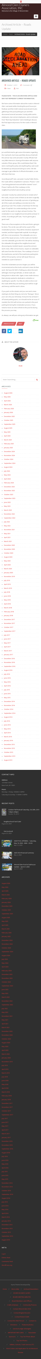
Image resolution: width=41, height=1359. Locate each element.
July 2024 (7, 471)
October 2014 (8, 709)
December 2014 (9, 701)
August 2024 (8, 467)
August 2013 (8, 760)
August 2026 (8, 393)
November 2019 (9, 576)
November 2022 (9, 514)
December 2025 (9, 416)
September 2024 (9, 463)
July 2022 (7, 522)
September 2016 (9, 666)
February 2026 (9, 409)
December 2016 (9, 658)
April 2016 (7, 686)
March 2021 (8, 541)
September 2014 (9, 713)
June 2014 (7, 725)
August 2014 (8, 717)
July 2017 (7, 635)
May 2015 (7, 698)
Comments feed (7, 1261)
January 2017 (8, 655)
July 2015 (7, 690)
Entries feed (6, 1258)
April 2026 (7, 401)
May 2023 (7, 506)
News (9, 88)
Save (16, 331)
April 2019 (7, 584)
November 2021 (9, 530)
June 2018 (7, 596)
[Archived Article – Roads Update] (20, 61)
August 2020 (8, 557)
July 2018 (7, 592)
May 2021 (7, 534)
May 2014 (7, 729)
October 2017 (8, 627)
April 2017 (7, 647)
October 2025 (8, 420)
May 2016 (7, 682)
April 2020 (7, 565)
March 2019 (8, 588)
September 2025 (9, 424)
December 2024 (9, 451)
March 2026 (8, 405)
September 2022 (9, 518)
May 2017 (7, 643)
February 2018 (9, 612)
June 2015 (7, 694)
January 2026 (8, 412)
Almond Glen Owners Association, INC (15, 6)
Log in (4, 1254)
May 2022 (7, 526)
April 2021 (7, 537)
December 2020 (9, 545)
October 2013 (8, 752)
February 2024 (9, 483)
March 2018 (8, 608)
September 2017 (9, 631)
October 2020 (8, 553)
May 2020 (7, 561)
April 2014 (7, 733)
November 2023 (9, 490)
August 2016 (8, 670)
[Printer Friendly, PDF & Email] (35, 320)
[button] (36, 16)
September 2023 (9, 498)
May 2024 (7, 475)
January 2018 (8, 615)
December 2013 (9, 744)
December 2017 (9, 619)
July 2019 (7, 580)
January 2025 (8, 448)
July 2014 (7, 721)
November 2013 (9, 748)
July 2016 (7, 674)
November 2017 (9, 623)
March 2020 (8, 569)
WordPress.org (7, 1265)
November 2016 (9, 662)
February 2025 (9, 444)
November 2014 (9, 705)
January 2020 (8, 573)
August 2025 (8, 428)
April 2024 (7, 479)
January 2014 (8, 740)
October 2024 (8, 459)
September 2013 (9, 756)
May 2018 (7, 600)
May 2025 (7, 432)
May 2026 (7, 397)
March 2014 (8, 737)
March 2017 (8, 651)
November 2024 (9, 455)
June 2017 (7, 639)
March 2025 (8, 440)
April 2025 (7, 436)
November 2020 (9, 549)
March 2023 (8, 510)
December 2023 (9, 487)
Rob (20, 366)
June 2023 (7, 502)
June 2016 (7, 678)
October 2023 (8, 494)
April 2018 (7, 604)
